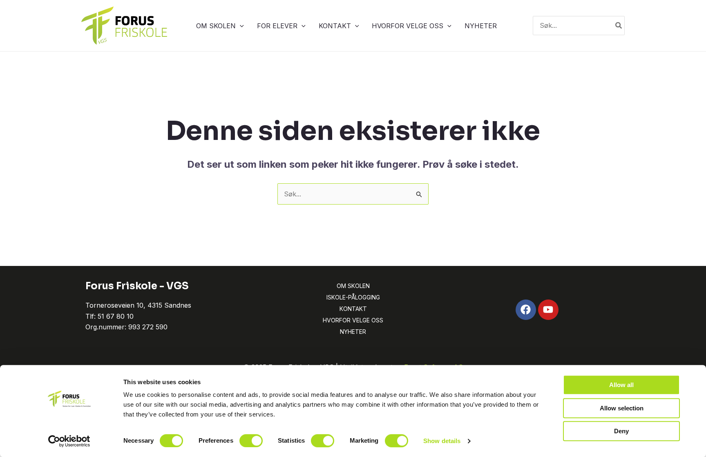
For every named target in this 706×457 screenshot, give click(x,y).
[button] (240, 25)
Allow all (621, 384)
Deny (621, 431)
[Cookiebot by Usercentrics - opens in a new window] (69, 441)
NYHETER (353, 331)
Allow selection (621, 408)
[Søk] (619, 25)
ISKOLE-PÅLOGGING (353, 297)
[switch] (251, 440)
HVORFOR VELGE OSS (353, 320)
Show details (441, 440)
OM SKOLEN (353, 285)
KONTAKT (353, 308)
